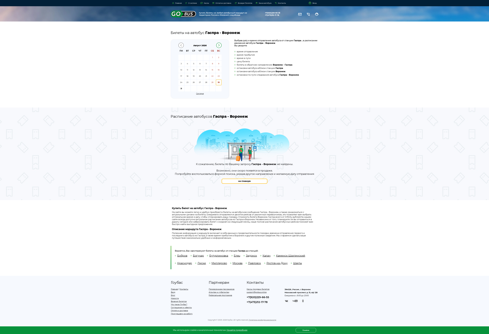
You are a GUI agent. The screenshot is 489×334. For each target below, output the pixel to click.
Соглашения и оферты (181, 307)
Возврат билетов (179, 301)
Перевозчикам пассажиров (221, 289)
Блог (173, 295)
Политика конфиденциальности (262, 320)
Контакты (184, 289)
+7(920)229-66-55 (272, 13)
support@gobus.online (257, 292)
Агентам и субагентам (219, 292)
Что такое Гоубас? (179, 304)
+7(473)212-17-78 (272, 15)
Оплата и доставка (179, 310)
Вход (173, 292)
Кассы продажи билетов (258, 289)
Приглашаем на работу (182, 314)
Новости (175, 298)
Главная (174, 289)
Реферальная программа (220, 295)
